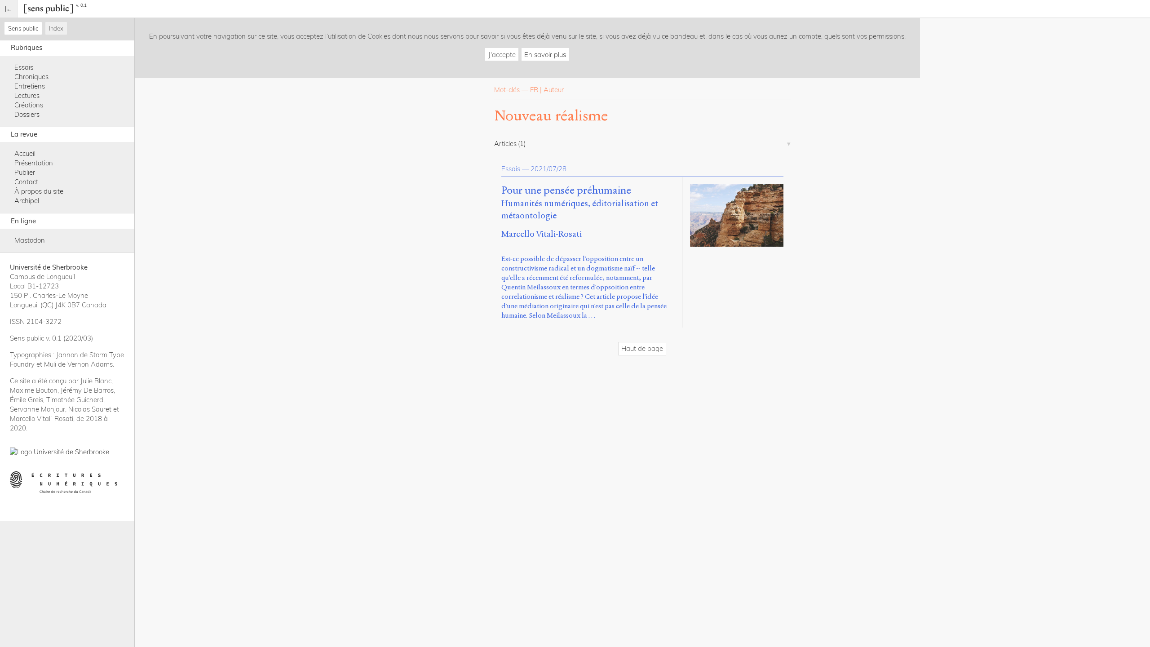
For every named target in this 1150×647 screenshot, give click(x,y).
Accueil (24, 153)
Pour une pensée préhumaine (566, 190)
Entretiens (29, 86)
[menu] (9, 9)
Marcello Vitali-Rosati (541, 234)
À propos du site (38, 191)
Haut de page (642, 348)
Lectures (27, 95)
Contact (26, 181)
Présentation (33, 163)
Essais (23, 67)
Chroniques (31, 76)
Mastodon (29, 240)
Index (56, 28)
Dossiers (27, 114)
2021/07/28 (548, 168)
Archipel (26, 200)
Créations (28, 105)
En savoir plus (545, 54)
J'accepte (502, 54)
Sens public (23, 28)
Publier (24, 172)
